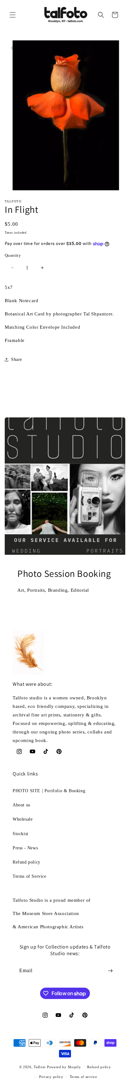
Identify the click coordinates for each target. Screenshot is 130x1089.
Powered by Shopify (64, 1067)
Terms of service (83, 1077)
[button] (13, 15)
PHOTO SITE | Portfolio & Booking (49, 790)
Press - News (25, 848)
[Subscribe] (110, 970)
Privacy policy (51, 1077)
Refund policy (26, 862)
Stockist (20, 833)
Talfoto (40, 1067)
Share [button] (16, 359)
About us (21, 805)
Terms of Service (29, 876)
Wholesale (22, 819)
